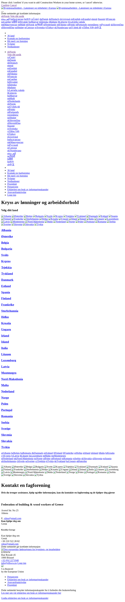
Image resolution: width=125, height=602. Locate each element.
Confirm (5, 5)
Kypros (6, 261)
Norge (5, 397)
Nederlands (49, 24)
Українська (61, 27)
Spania (5, 292)
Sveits (4, 255)
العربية (5, 19)
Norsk (5, 16)
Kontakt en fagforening (18, 38)
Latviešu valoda (76, 22)
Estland (6, 286)
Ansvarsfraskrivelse (16, 192)
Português (81, 24)
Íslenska (43, 22)
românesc (93, 24)
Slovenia (6, 434)
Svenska (40, 27)
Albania (6, 230)
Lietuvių (62, 22)
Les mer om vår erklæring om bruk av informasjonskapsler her (31, 593)
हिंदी (14, 22)
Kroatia (6, 323)
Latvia (5, 366)
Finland (6, 298)
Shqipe (19, 27)
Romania (7, 416)
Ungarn (6, 329)
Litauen (6, 354)
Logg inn (11, 195)
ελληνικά (65, 19)
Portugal (6, 410)
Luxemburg (8, 360)
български (16, 19)
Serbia (5, 422)
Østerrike (7, 236)
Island (5, 341)
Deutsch (54, 19)
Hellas (5, 317)
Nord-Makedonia (12, 379)
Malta (5, 385)
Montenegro (8, 372)
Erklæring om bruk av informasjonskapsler (27, 189)
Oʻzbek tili (75, 27)
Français (110, 19)
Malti (21, 24)
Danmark (7, 279)
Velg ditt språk (17, 16)
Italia (4, 348)
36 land (10, 35)
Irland (5, 335)
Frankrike (7, 304)
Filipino (62, 24)
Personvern (12, 186)
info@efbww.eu (9, 563)
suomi (101, 19)
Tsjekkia (6, 267)
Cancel (13, 5)
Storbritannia (9, 310)
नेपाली (39, 24)
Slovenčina (117, 24)
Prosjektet (12, 184)
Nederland (7, 391)
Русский (104, 24)
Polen (4, 403)
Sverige (5, 428)
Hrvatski (23, 22)
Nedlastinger (13, 46)
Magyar (33, 22)
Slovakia (6, 441)
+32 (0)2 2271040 (10, 560)
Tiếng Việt (88, 27)
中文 (98, 27)
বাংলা (27, 19)
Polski (71, 24)
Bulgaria (6, 248)
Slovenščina (7, 27)
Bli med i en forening (17, 41)
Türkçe (49, 27)
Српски (29, 27)
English (75, 19)
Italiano (53, 22)
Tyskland (7, 273)
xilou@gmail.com (12, 518)
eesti (94, 19)
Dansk (44, 19)
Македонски (9, 24)
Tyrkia (5, 447)
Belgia (5, 242)
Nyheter (11, 44)
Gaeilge (6, 22)
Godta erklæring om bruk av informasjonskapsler (24, 598)
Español (86, 19)
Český (35, 19)
